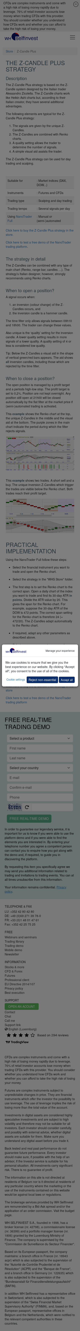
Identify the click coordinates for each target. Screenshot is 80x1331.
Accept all (67, 680)
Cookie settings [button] (15, 679)
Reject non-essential (42, 680)
